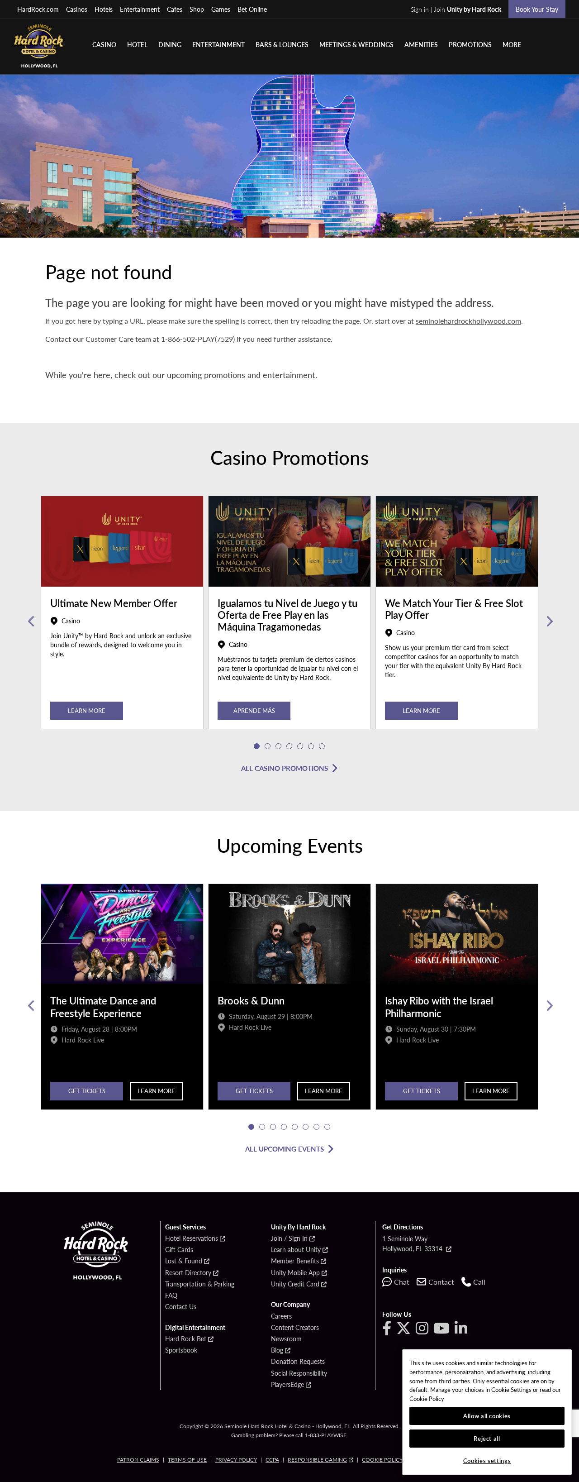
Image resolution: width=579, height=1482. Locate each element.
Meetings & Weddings (356, 44)
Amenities (421, 44)
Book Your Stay (537, 9)
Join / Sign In (289, 1238)
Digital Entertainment (195, 1328)
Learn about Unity (296, 1250)
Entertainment (140, 9)
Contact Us (180, 1307)
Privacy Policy (236, 1459)
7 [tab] (322, 746)
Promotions (470, 44)
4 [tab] (289, 746)
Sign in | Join (456, 9)
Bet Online (252, 9)
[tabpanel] (122, 621)
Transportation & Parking (199, 1284)
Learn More (86, 710)
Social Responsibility (299, 1373)
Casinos (76, 9)
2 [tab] (268, 746)
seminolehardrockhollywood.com (468, 321)
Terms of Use (187, 1459)
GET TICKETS (86, 1090)
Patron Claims (138, 1459)
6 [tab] (311, 746)
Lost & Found (183, 1261)
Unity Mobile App (295, 1273)
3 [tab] (278, 746)
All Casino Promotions (284, 768)
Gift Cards (179, 1250)
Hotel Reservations (191, 1238)
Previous (30, 621)
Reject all (487, 1438)
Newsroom (286, 1339)
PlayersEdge (287, 1385)
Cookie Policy (382, 1459)
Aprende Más (254, 710)
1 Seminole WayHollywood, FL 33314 (413, 1243)
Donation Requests (298, 1362)
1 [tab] (257, 746)
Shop (197, 9)
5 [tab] (300, 746)
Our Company (290, 1304)
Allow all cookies (487, 1415)
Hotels (104, 9)
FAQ (171, 1295)
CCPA (272, 1459)
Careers (281, 1316)
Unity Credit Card (295, 1284)
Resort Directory (188, 1273)
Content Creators (295, 1328)
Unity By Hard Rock (298, 1227)
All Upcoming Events (284, 1148)
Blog (277, 1350)
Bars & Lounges (282, 44)
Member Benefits (295, 1261)
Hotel (137, 44)
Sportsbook (181, 1350)
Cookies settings (487, 1460)
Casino (104, 44)
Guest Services (185, 1227)
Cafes (174, 9)
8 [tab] (327, 1127)
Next (548, 621)
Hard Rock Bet (185, 1339)
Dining (169, 44)
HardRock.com (38, 9)
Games (220, 9)
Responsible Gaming (317, 1459)
